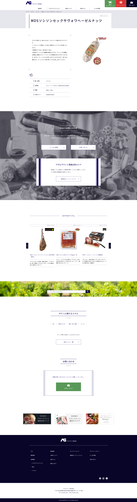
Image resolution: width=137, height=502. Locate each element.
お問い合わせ (83, 147)
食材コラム (82, 8)
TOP (32, 451)
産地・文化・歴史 (73, 324)
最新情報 (33, 455)
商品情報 (52, 451)
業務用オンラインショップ (76, 455)
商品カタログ (53, 463)
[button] (110, 246)
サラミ (32, 11)
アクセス (34, 470)
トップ (27, 11)
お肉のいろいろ (61, 324)
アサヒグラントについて (54, 8)
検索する (88, 291)
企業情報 (33, 459)
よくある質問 (97, 8)
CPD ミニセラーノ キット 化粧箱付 (92, 255)
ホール (37, 11)
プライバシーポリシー (95, 451)
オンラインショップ (74, 451)
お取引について (68, 8)
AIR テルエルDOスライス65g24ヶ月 (66, 255)
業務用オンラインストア (68, 179)
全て (54, 324)
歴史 (33, 467)
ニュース (82, 324)
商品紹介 (40, 8)
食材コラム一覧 (69, 342)
